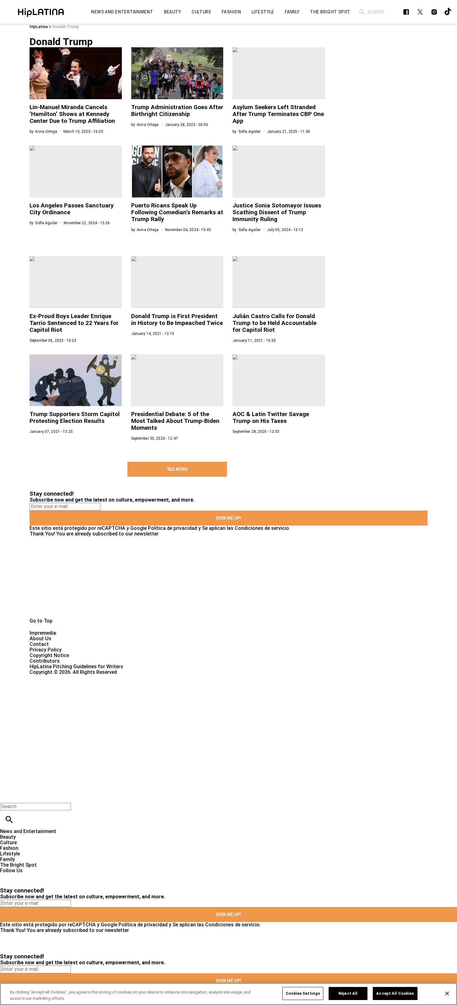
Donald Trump (66, 26)
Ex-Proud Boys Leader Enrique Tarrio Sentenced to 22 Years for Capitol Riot (74, 323)
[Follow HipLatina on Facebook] (406, 12)
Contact (39, 644)
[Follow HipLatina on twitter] (420, 12)
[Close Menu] (7, 796)
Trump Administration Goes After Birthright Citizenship (177, 111)
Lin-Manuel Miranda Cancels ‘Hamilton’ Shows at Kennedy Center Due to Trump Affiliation (72, 114)
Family (7, 859)
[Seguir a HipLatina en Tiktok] (448, 12)
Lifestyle (10, 854)
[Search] (362, 12)
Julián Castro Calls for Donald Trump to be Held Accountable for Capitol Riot (274, 323)
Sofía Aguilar (249, 131)
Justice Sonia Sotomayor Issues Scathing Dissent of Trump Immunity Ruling (277, 212)
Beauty (8, 837)
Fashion (9, 848)
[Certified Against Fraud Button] (52, 678)
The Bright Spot (18, 865)
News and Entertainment (28, 831)
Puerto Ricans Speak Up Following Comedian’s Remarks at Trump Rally (177, 212)
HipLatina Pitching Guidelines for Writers (76, 666)
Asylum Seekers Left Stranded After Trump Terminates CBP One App (278, 114)
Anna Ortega (46, 131)
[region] (228, 994)
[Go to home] (228, 577)
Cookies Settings (303, 993)
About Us (40, 638)
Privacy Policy (46, 650)
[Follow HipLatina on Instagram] (434, 12)
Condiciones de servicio (262, 528)
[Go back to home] (187, 698)
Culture (8, 842)
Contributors (45, 661)
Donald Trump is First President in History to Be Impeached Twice (177, 320)
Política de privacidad (172, 528)
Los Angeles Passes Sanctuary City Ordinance (72, 209)
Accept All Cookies (395, 993)
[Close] (447, 993)
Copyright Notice (49, 655)
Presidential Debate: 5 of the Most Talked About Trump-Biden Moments (175, 420)
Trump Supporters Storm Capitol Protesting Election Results (75, 417)
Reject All (348, 993)
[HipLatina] (41, 11)
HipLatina (39, 26)
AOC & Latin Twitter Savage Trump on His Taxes (271, 417)
